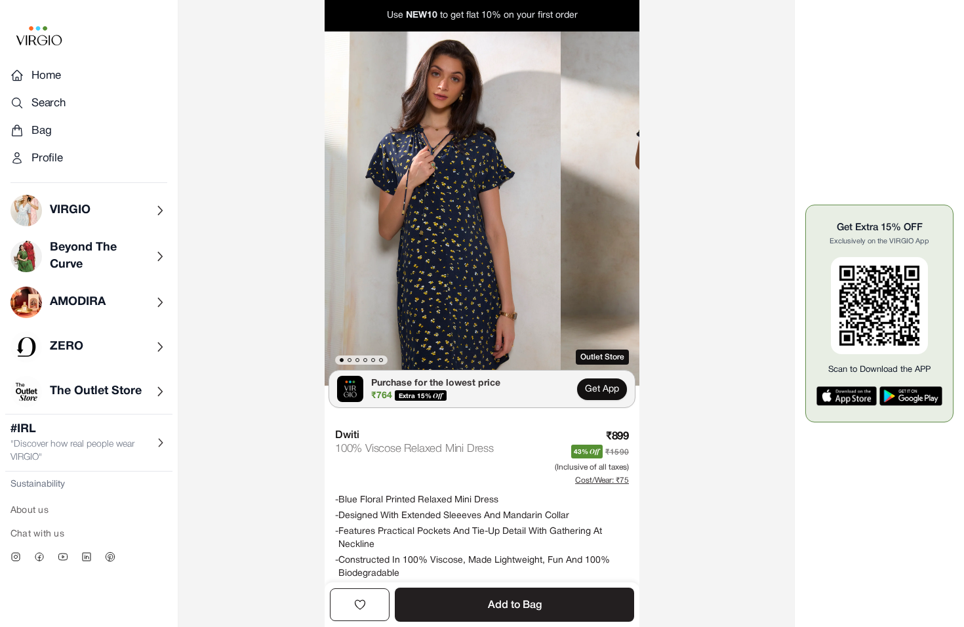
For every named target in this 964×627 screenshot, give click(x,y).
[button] (443, 208)
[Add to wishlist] (360, 604)
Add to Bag (515, 605)
